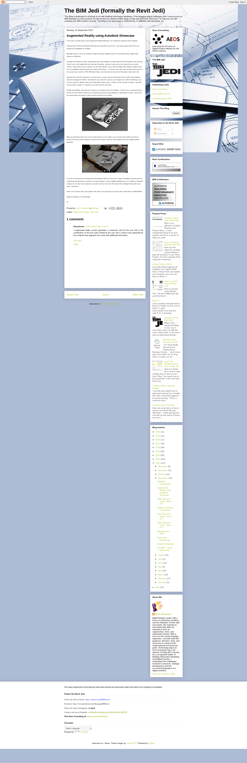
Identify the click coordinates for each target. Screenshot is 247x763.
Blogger (151, 743)
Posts (158, 129)
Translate (84, 732)
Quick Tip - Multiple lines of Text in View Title (171, 363)
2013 (158, 459)
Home (105, 294)
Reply (75, 244)
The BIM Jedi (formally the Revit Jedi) (114, 10)
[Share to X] (115, 208)
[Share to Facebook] (118, 208)
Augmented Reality (81, 212)
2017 (158, 443)
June (160, 563)
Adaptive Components (164, 482)
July (160, 559)
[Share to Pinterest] (121, 208)
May (160, 567)
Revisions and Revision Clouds (170, 340)
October (162, 474)
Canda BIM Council (161, 94)
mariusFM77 (131, 743)
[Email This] (110, 208)
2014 (158, 455)
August (161, 555)
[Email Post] (105, 208)
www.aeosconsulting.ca (97, 716)
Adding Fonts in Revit (162, 264)
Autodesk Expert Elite (162, 98)
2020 (158, 432)
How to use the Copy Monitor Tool (171, 283)
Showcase (94, 212)
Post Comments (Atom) (110, 304)
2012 (158, 463)
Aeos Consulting (159, 89)
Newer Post (72, 294)
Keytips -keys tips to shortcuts (165, 508)
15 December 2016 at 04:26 (96, 226)
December (163, 466)
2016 (158, 447)
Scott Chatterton (163, 614)
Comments (161, 133)
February (162, 578)
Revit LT (156, 300)
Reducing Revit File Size (163, 405)
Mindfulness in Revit (163, 532)
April (160, 570)
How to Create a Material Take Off (172, 243)
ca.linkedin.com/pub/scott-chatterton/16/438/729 (107, 712)
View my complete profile (163, 674)
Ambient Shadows (165, 544)
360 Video (77, 241)
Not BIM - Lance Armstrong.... (164, 549)
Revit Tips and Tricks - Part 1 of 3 (164, 525)
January (162, 582)
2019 (158, 436)
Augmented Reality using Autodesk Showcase (164, 491)
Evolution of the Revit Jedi (171, 319)
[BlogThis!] (112, 208)
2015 (158, 451)
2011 (158, 587)
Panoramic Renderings (163, 538)
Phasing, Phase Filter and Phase (171, 219)
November (163, 470)
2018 (158, 440)
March (161, 574)
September (163, 478)
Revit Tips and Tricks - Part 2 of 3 (164, 516)
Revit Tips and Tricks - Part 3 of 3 (164, 501)
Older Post (138, 294)
